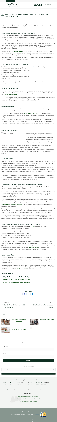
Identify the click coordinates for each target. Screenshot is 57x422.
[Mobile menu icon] (55, 5)
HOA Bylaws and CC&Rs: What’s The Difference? (17, 279)
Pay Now (37, 0)
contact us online (22, 268)
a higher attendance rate (10, 94)
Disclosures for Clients (44, 411)
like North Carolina (17, 51)
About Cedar (25, 411)
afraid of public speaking (31, 113)
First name (6, 346)
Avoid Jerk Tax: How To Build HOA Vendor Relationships (28, 396)
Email (5, 353)
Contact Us (31, 411)
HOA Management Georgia (34, 389)
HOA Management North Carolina (9, 382)
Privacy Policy (37, 411)
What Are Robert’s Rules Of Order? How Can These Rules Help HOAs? (19, 328)
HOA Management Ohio (34, 387)
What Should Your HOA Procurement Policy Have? (28, 401)
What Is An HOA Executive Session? (47, 319)
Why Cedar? (20, 411)
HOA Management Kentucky (8, 389)
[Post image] (5, 322)
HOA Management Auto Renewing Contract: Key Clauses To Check (28, 398)
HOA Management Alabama (8, 387)
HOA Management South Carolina (36, 382)
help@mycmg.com (48, 5)
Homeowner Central (45, 0)
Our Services (14, 411)
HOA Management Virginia (34, 384)
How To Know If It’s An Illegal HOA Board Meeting (19, 320)
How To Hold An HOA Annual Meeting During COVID (43, 327)
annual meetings (33, 247)
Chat (52, 0)
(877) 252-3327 (48, 4)
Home (9, 411)
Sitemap (31, 414)
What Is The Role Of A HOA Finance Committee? (28, 403)
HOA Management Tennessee (9, 384)
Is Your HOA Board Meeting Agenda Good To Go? (17, 282)
